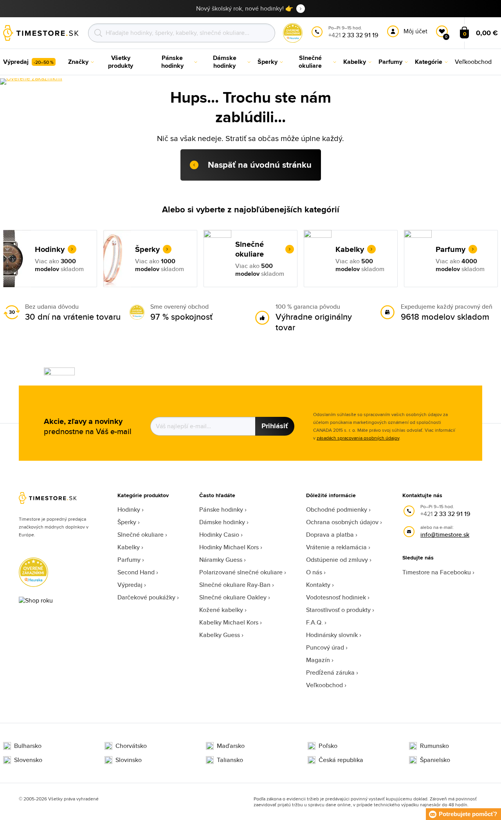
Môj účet (415, 31)
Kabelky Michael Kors (228, 622)
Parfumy (129, 559)
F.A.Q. (314, 622)
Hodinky (128, 509)
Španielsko (435, 760)
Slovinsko (128, 760)
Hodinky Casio (219, 534)
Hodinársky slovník (332, 634)
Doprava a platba (330, 534)
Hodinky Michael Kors (229, 547)
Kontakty (318, 584)
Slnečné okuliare (140, 534)
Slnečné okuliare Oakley (233, 597)
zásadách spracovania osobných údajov (358, 437)
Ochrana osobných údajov (342, 522)
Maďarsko (231, 746)
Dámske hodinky (222, 522)
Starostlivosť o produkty (338, 609)
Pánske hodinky (221, 509)
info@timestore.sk (444, 534)
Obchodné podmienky (336, 509)
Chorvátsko (131, 746)
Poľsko (328, 746)
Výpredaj (129, 584)
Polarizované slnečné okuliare (241, 572)
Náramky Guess (220, 559)
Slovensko (28, 760)
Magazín (318, 659)
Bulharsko (27, 746)
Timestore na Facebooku (436, 572)
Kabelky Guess (219, 634)
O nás (314, 572)
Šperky (126, 522)
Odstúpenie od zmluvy (337, 559)
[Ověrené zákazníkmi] (31, 81)
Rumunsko (434, 746)
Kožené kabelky (221, 609)
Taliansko (230, 760)
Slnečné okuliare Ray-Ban (234, 584)
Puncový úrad (325, 647)
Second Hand (136, 572)
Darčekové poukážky (146, 597)
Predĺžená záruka (330, 672)
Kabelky (128, 547)
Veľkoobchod (324, 685)
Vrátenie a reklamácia (336, 547)
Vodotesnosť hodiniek (336, 597)
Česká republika (341, 760)
